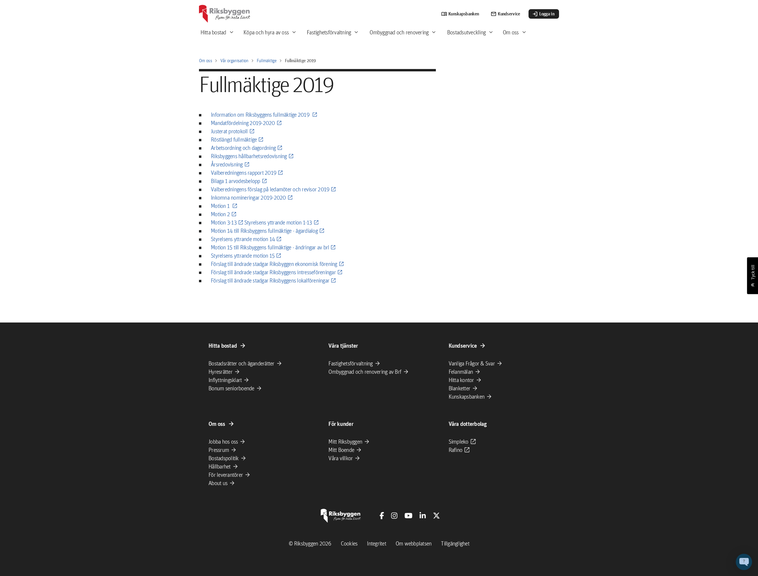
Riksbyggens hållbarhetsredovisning (249, 156)
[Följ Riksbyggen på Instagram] (394, 515)
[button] (744, 562)
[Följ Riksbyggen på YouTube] (408, 515)
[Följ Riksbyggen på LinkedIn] (423, 515)
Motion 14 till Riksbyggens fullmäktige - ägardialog (264, 230)
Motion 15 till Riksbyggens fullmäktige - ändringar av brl (270, 247)
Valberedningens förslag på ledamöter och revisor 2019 (270, 189)
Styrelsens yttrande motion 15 (242, 255)
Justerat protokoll (229, 131)
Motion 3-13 (224, 222)
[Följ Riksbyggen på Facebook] (382, 515)
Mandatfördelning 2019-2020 (243, 122)
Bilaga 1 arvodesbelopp (235, 180)
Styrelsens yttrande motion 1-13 (278, 222)
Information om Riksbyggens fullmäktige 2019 (261, 114)
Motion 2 (220, 214)
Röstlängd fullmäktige (234, 139)
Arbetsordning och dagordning (243, 147)
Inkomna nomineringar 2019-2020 (248, 197)
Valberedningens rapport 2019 (243, 172)
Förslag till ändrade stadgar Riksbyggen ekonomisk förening (274, 263)
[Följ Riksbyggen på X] (436, 515)
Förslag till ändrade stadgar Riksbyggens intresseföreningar (273, 272)
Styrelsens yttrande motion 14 (243, 239)
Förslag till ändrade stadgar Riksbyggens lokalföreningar (270, 280)
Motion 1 (221, 205)
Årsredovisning (227, 164)
